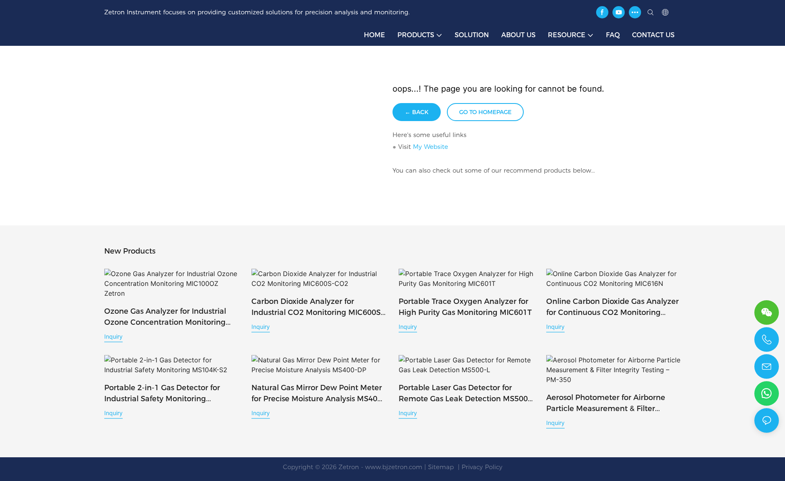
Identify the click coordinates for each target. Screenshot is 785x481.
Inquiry (113, 336)
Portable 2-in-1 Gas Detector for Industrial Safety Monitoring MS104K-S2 (162, 394)
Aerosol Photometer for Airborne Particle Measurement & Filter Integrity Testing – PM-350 (605, 403)
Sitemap (442, 467)
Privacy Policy (482, 467)
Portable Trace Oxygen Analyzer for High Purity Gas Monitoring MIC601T (465, 307)
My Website (430, 147)
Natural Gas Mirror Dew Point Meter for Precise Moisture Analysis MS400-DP (318, 394)
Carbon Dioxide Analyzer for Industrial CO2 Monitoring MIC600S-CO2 (317, 307)
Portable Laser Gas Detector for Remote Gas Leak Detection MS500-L (465, 394)
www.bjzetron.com (393, 467)
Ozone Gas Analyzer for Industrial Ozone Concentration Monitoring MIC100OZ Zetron (165, 317)
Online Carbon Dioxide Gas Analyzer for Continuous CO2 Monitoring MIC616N (612, 307)
